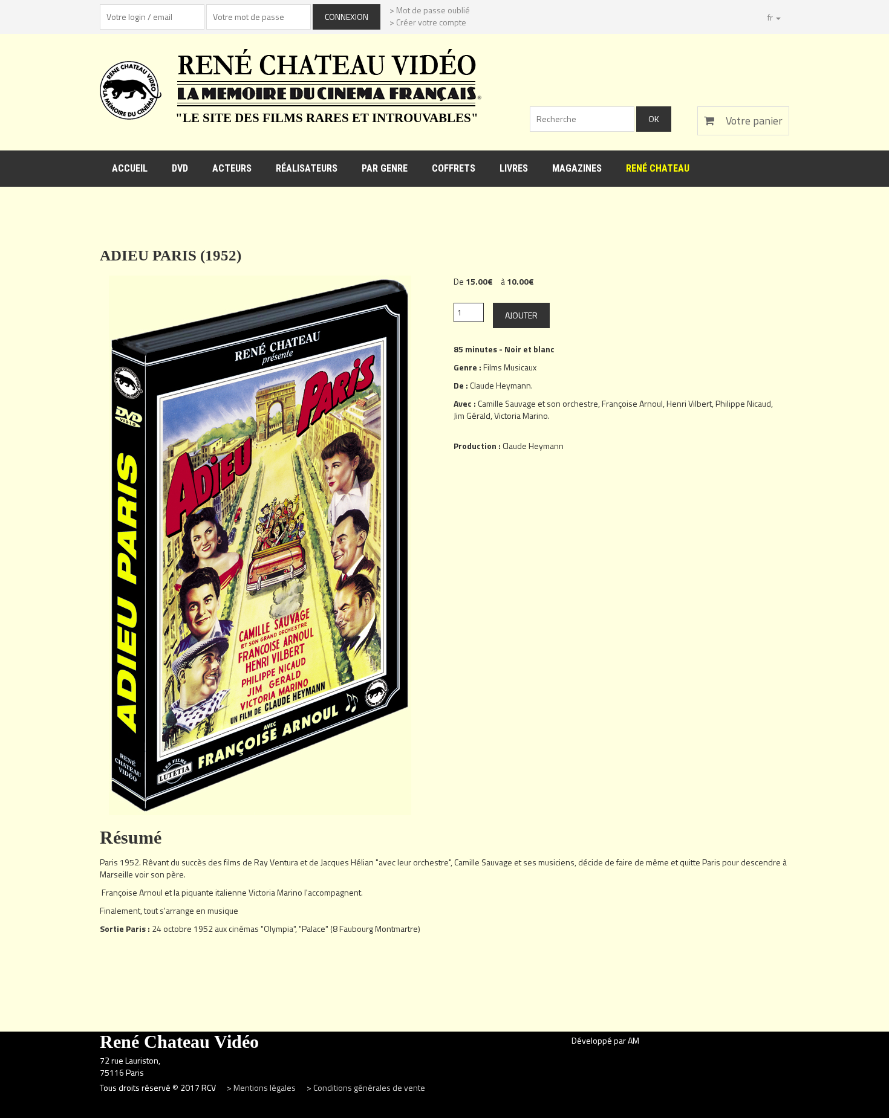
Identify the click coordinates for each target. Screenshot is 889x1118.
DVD (180, 168)
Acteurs (232, 168)
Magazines (577, 168)
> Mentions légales (262, 1087)
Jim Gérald (472, 415)
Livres (514, 168)
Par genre (385, 168)
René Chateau (657, 168)
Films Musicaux (509, 367)
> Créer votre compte (427, 22)
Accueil (130, 168)
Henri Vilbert (689, 403)
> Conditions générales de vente (366, 1087)
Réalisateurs (306, 168)
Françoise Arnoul (632, 403)
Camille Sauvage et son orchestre (538, 403)
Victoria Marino (521, 415)
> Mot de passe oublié (429, 10)
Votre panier (753, 120)
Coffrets (453, 168)
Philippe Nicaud (743, 403)
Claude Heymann (500, 385)
